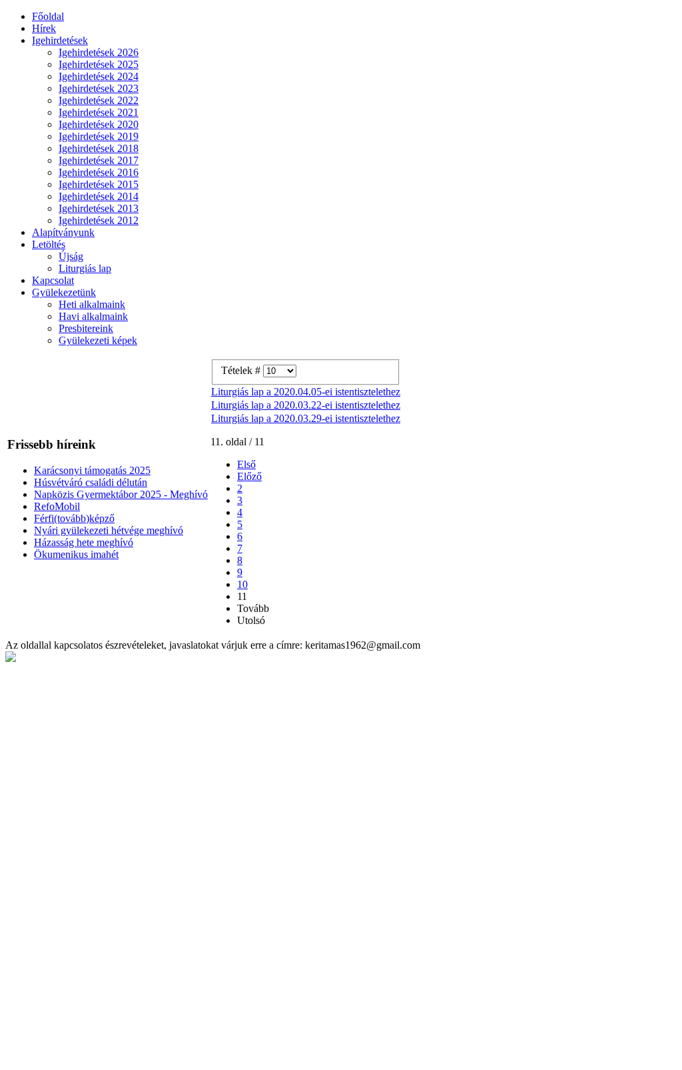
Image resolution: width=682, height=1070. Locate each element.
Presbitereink (86, 328)
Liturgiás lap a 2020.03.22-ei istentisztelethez (305, 405)
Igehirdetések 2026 (99, 52)
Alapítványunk (63, 232)
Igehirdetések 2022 (99, 100)
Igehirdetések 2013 (99, 208)
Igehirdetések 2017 (99, 160)
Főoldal (48, 16)
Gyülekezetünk (64, 292)
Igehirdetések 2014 (99, 196)
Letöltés (48, 244)
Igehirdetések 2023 (99, 88)
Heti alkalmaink (92, 304)
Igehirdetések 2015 (99, 184)
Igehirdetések (60, 40)
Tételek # (242, 370)
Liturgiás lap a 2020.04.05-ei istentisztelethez (305, 391)
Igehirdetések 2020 (99, 124)
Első (246, 464)
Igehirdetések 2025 (99, 64)
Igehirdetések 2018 (99, 148)
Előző (249, 476)
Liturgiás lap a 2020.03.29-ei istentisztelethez (305, 418)
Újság (71, 256)
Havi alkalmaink (93, 316)
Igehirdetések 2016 (99, 172)
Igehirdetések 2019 (99, 136)
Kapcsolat (53, 280)
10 (242, 584)
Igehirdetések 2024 (99, 76)
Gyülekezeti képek (98, 340)
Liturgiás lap (85, 268)
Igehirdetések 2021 (99, 112)
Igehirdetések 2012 (99, 220)
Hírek (44, 28)
